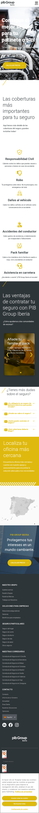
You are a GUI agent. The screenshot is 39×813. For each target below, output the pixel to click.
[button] (19, 406)
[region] (19, 793)
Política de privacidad (23, 792)
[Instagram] (17, 725)
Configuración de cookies (19, 809)
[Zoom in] (34, 523)
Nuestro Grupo (9, 585)
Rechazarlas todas (19, 804)
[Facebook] (11, 725)
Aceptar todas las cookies (19, 798)
